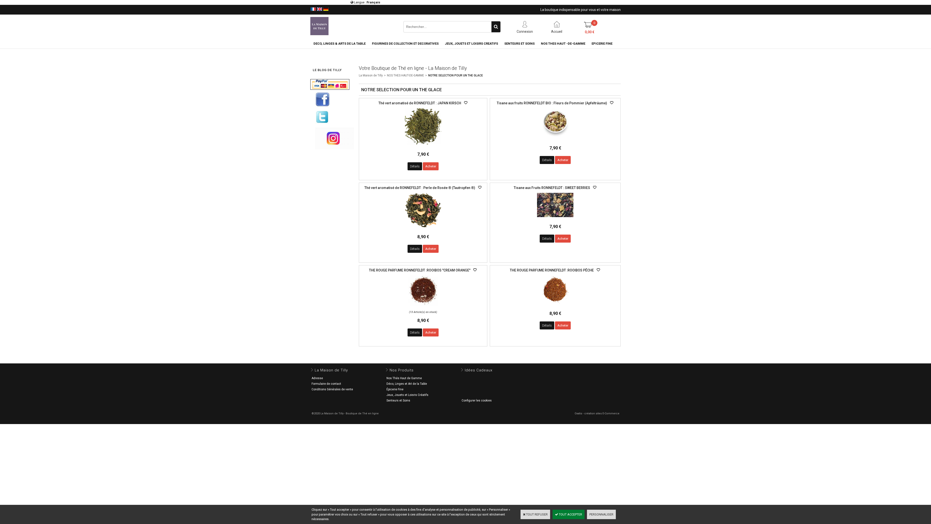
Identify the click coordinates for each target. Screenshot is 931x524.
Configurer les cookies (477, 400)
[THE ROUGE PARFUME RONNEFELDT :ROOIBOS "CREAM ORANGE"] (423, 307)
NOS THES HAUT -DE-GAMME (563, 43)
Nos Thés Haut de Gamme (404, 378)
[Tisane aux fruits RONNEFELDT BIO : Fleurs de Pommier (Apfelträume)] (555, 139)
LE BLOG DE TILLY (327, 70)
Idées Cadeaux (478, 370)
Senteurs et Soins (398, 400)
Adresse (317, 378)
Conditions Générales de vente (332, 389)
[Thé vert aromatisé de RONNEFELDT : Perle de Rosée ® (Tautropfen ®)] (423, 228)
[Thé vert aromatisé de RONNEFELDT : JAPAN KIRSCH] (423, 146)
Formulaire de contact (326, 383)
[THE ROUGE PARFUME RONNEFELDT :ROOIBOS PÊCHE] (555, 305)
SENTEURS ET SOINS (519, 43)
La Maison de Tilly (371, 75)
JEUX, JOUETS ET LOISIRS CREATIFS (471, 43)
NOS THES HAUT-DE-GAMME (405, 75)
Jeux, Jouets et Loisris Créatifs (407, 395)
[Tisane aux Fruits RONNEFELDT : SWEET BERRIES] (555, 218)
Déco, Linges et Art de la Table (406, 383)
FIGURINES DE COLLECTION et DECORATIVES (405, 43)
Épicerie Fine (394, 389)
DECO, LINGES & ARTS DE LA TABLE (339, 43)
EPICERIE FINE (602, 43)
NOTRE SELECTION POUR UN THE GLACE (455, 75)
